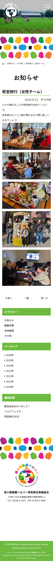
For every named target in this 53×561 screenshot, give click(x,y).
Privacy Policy (45, 555)
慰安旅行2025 (11, 416)
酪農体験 (9, 325)
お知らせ (9, 320)
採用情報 (9, 330)
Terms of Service (26, 558)
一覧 (26, 298)
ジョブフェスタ (12, 411)
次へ (43, 298)
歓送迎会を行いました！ (17, 406)
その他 (47, 99)
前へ (10, 298)
